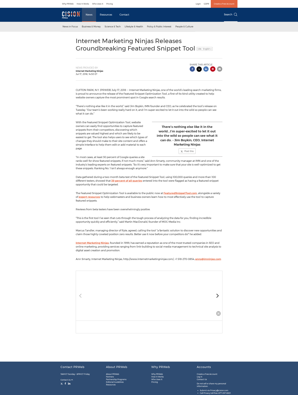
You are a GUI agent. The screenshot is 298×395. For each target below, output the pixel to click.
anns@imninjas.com (208, 259)
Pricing (109, 4)
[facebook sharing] (192, 69)
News (89, 14)
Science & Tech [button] (113, 26)
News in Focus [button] (70, 26)
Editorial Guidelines (115, 382)
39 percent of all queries (126, 180)
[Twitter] (62, 383)
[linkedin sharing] (206, 69)
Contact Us (66, 380)
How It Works (83, 4)
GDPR (206, 4)
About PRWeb (112, 374)
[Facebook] (65, 383)
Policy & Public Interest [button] (159, 26)
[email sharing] (219, 69)
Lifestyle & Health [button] (134, 26)
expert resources (89, 196)
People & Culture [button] (184, 26)
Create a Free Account (224, 4)
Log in (199, 377)
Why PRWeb (68, 4)
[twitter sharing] (199, 70)
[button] (149, 294)
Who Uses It (97, 4)
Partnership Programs (116, 379)
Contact (124, 14)
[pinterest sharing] (212, 69)
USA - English (204, 49)
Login (198, 4)
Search (228, 14)
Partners (110, 377)
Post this (189, 151)
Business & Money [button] (91, 26)
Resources (106, 14)
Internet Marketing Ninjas (92, 242)
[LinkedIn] (69, 383)
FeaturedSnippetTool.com (180, 193)
